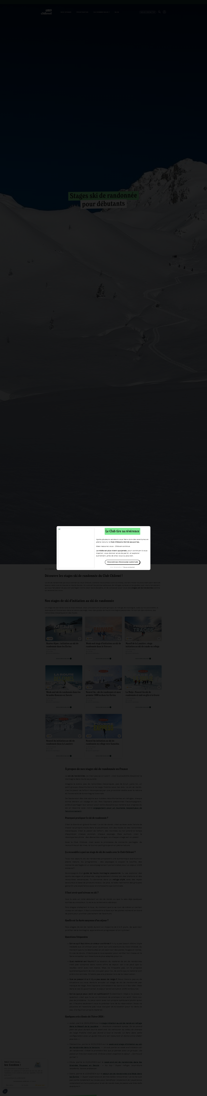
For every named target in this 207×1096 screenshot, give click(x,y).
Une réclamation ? (122, 567)
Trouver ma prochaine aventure (122, 562)
